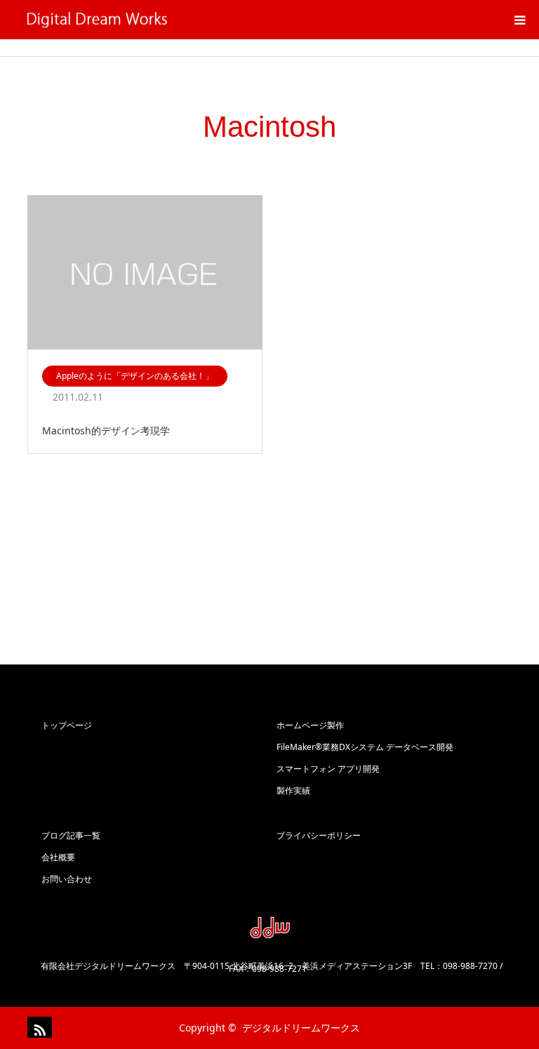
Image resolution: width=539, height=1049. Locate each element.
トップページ (66, 725)
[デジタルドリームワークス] (167, 19)
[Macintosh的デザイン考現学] (144, 273)
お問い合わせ (66, 879)
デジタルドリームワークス (301, 1027)
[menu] (519, 19)
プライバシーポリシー (319, 835)
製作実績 (293, 790)
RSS (37, 1027)
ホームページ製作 (310, 725)
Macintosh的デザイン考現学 (106, 430)
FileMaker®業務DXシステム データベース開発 (365, 747)
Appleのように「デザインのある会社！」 (134, 376)
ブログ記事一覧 (70, 835)
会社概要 (58, 857)
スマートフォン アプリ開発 (328, 769)
